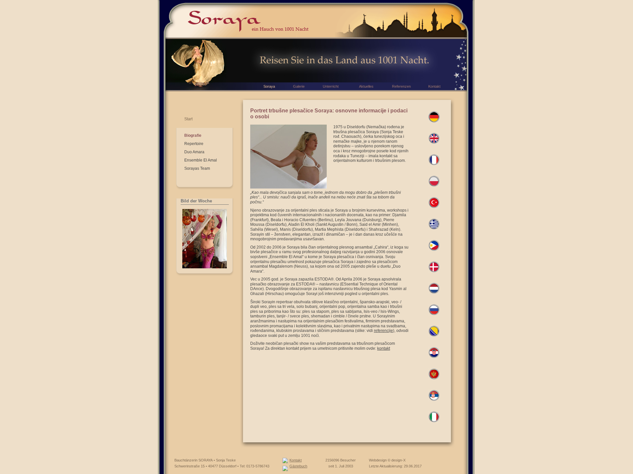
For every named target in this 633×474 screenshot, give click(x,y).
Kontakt (295, 460)
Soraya (269, 86)
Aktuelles (366, 86)
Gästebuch (298, 466)
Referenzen (401, 86)
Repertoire (193, 143)
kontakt (383, 348)
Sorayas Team (197, 168)
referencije (383, 330)
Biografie (192, 135)
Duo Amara (194, 152)
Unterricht (331, 86)
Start (188, 119)
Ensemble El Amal (200, 160)
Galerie (299, 86)
